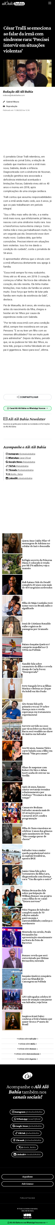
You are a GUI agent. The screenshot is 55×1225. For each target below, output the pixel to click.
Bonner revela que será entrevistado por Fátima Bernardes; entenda (35, 958)
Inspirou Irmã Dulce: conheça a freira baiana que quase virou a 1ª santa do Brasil (37, 1020)
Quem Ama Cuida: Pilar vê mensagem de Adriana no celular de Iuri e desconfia (36, 543)
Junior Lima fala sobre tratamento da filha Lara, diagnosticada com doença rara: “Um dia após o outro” (37, 875)
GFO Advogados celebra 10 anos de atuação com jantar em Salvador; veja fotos (37, 999)
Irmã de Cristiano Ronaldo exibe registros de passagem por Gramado (36, 626)
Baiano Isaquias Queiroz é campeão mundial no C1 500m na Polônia (36, 647)
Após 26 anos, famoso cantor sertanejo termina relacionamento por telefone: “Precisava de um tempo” (36, 792)
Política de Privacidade (27, 1198)
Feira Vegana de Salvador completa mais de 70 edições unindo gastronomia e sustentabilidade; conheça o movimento (37, 916)
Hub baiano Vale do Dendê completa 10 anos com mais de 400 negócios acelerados (37, 585)
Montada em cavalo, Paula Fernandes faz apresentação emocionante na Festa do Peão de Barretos (37, 937)
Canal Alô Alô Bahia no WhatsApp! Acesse (27, 408)
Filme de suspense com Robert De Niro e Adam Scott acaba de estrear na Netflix (36, 771)
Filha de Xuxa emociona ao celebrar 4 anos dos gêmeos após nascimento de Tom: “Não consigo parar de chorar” (37, 834)
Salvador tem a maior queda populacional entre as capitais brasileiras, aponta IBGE (36, 854)
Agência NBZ (27, 1217)
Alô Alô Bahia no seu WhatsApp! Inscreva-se (27, 1223)
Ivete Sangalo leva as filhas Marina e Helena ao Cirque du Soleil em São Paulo (36, 688)
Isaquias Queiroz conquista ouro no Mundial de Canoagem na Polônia (36, 978)
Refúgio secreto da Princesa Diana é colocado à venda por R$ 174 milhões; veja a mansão (37, 564)
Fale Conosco (27, 1183)
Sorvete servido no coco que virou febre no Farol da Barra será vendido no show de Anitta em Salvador (37, 729)
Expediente (27, 1176)
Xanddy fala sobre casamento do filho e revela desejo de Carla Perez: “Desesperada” (37, 667)
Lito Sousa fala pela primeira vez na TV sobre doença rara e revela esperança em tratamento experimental (36, 709)
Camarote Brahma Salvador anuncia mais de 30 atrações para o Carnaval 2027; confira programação (36, 813)
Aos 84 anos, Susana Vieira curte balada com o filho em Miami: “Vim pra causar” (37, 750)
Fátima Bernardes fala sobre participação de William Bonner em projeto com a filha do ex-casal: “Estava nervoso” (37, 896)
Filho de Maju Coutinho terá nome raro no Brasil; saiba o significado (37, 605)
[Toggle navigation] (50, 3)
